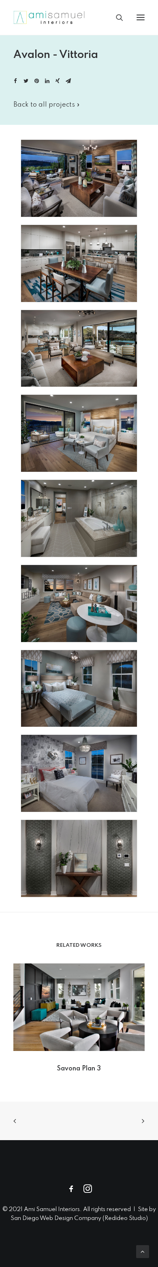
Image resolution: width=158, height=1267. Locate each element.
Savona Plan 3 (79, 1069)
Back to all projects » (46, 104)
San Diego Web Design (42, 1218)
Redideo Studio (125, 1218)
